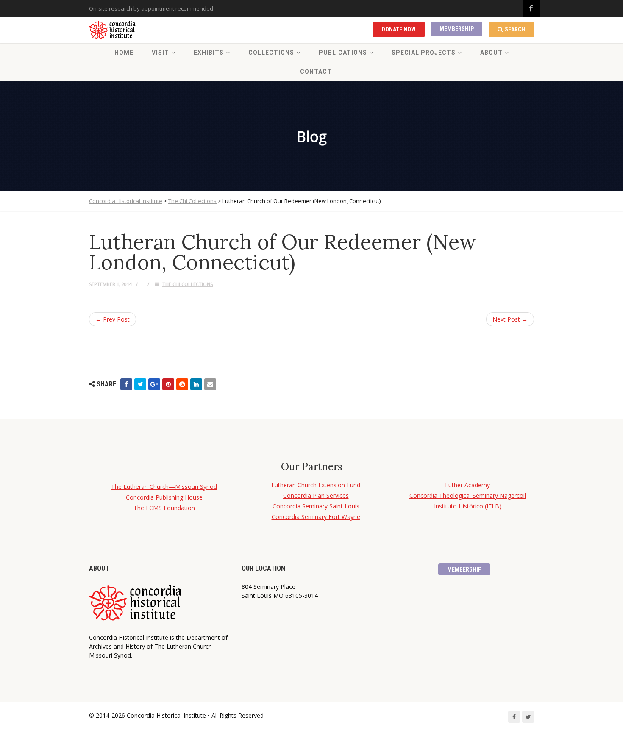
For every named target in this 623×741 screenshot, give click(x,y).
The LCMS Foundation (164, 508)
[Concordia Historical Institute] (113, 30)
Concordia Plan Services (316, 495)
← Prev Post (112, 319)
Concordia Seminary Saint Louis (316, 506)
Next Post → (510, 319)
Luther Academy (467, 485)
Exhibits (209, 52)
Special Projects (424, 52)
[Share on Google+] (154, 384)
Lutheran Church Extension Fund (315, 485)
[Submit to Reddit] (182, 384)
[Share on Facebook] (126, 384)
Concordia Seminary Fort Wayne (316, 517)
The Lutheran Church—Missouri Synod (164, 487)
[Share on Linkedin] (196, 384)
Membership (456, 28)
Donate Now (399, 29)
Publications (343, 52)
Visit (160, 52)
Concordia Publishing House (164, 497)
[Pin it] (168, 384)
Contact (316, 71)
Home (124, 52)
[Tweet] (140, 384)
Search (515, 29)
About (491, 52)
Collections (271, 52)
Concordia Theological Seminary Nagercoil (467, 495)
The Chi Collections (187, 284)
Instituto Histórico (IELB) (467, 506)
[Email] (210, 384)
